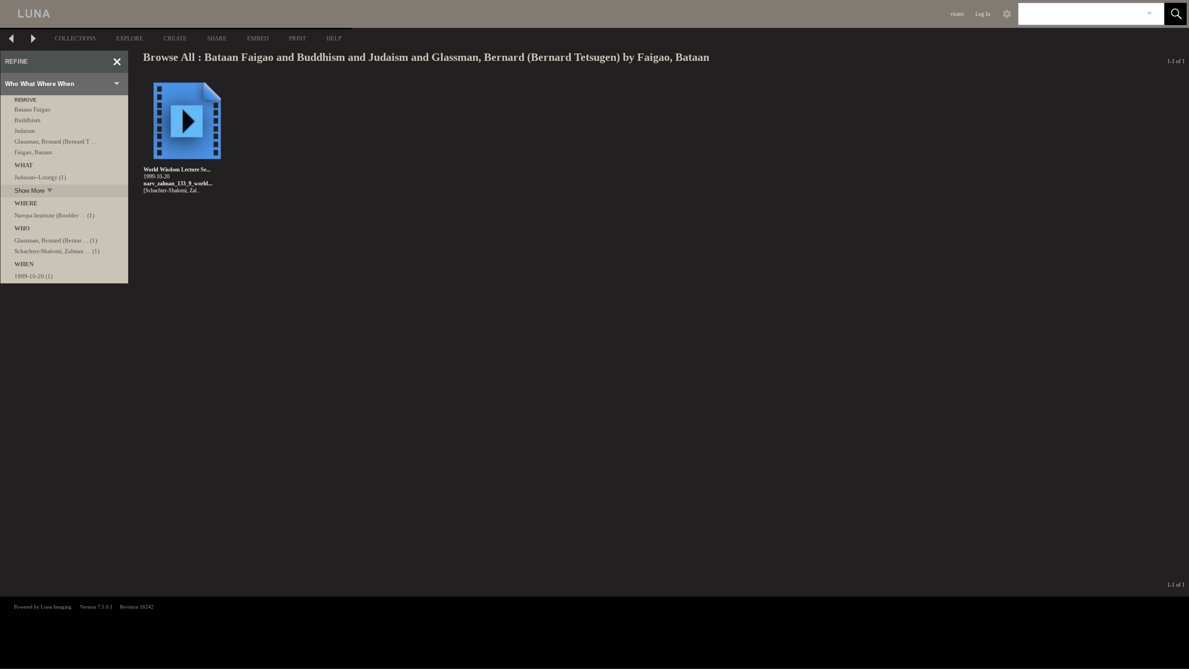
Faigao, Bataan (33, 152)
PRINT (297, 38)
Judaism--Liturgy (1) (40, 177)
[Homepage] (175, 14)
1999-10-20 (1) (33, 276)
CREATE (175, 38)
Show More (29, 190)
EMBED (257, 38)
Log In (982, 14)
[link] (1149, 13)
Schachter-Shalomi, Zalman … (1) (56, 251)
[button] (1175, 14)
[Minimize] (117, 62)
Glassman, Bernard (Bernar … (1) (55, 240)
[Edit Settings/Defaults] (1007, 14)
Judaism (24, 130)
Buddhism (27, 120)
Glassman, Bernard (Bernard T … (55, 141)
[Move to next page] (33, 40)
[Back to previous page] (11, 40)
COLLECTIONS (75, 38)
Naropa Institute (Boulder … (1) (54, 215)
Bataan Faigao (32, 109)
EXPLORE (129, 38)
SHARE (217, 38)
